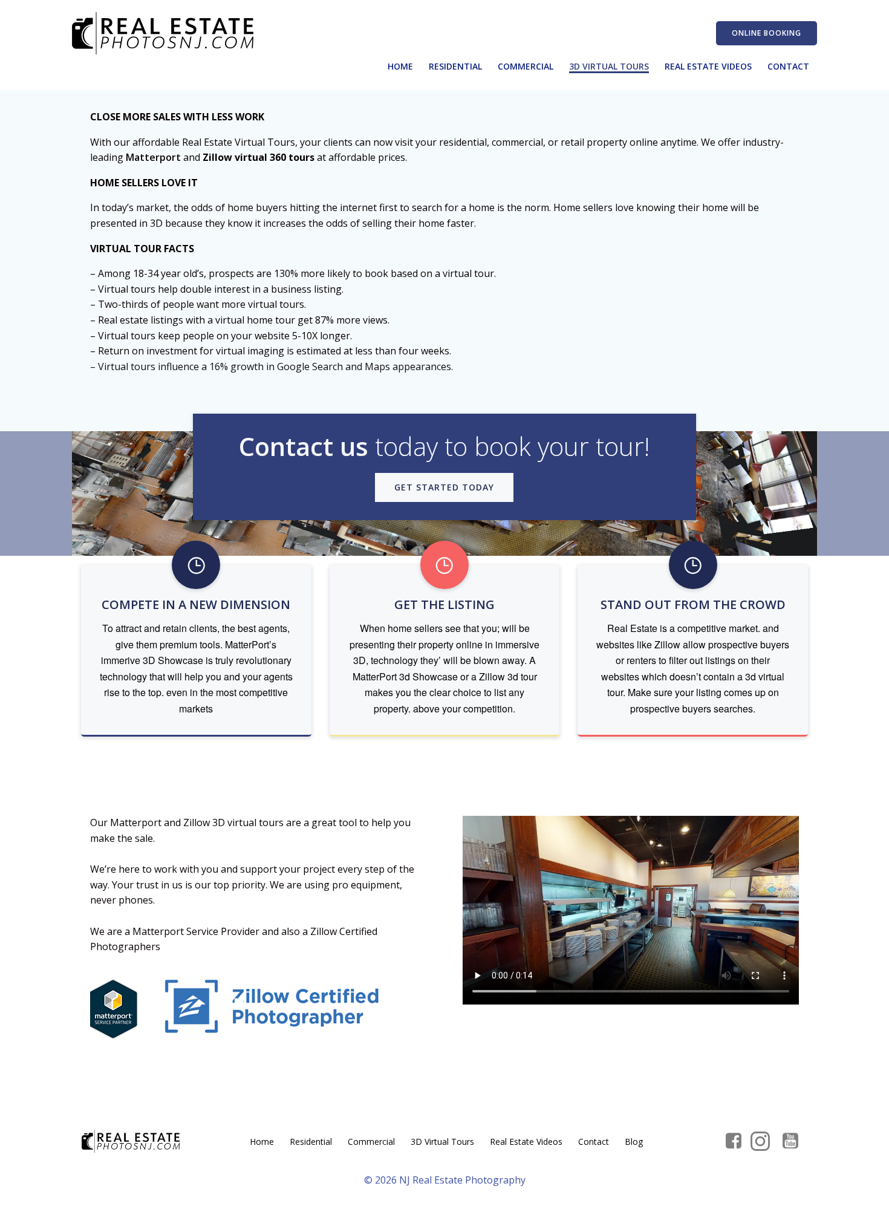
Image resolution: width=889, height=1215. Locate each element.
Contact (788, 66)
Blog (634, 1141)
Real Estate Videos (708, 66)
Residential (455, 66)
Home (400, 66)
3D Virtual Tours (609, 66)
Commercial (525, 66)
